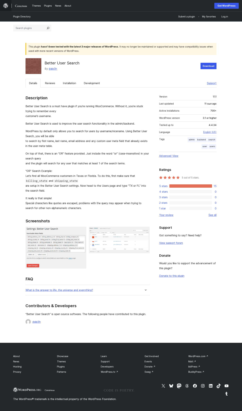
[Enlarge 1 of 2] (81, 231)
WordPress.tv (109, 371)
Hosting (17, 366)
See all (212, 215)
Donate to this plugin (171, 275)
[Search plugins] (48, 28)
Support (211, 83)
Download (208, 66)
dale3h (53, 68)
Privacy (17, 371)
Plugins (61, 366)
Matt (192, 361)
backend (201, 139)
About (16, 356)
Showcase (62, 356)
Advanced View (168, 155)
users (212, 146)
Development (92, 83)
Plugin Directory (22, 16)
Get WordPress (226, 5)
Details (33, 83)
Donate (150, 366)
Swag (149, 371)
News (16, 361)
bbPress (194, 366)
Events (148, 361)
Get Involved (152, 356)
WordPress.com (198, 356)
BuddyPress (196, 371)
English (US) (209, 132)
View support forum (171, 243)
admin (192, 139)
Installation (69, 83)
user (204, 146)
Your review (166, 215)
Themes (61, 361)
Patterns (61, 371)
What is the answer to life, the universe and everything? (59, 290)
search (211, 139)
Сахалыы (50, 390)
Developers (107, 366)
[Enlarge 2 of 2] (145, 231)
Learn (104, 356)
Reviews (50, 83)
